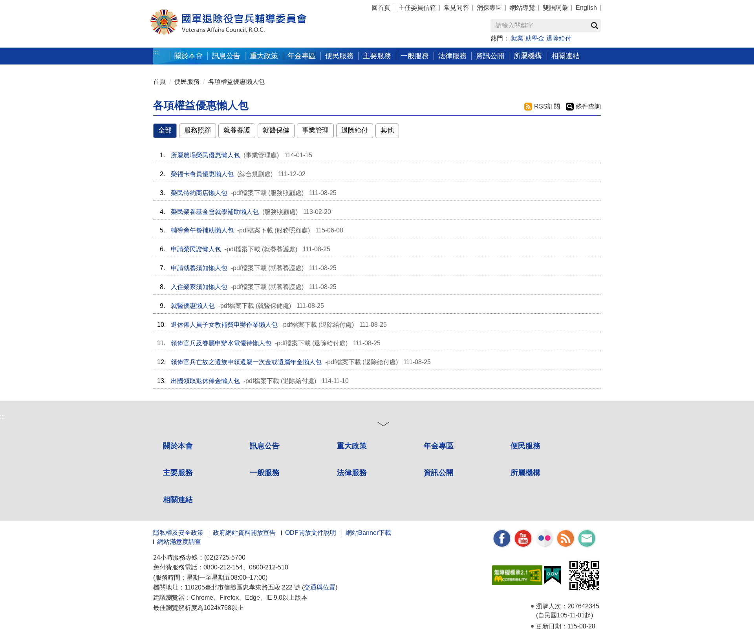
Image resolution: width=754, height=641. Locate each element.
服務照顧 (197, 130)
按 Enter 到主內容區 (22, 4)
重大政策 (264, 56)
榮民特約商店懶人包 (199, 193)
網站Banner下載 (368, 532)
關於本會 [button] (188, 56)
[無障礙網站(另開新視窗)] (517, 574)
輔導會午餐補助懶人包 (202, 230)
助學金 (534, 38)
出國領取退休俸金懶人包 (205, 381)
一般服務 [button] (415, 56)
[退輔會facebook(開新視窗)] (502, 537)
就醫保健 (276, 130)
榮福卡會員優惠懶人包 (202, 174)
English (586, 7)
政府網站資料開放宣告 (244, 532)
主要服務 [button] (377, 56)
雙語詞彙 (555, 7)
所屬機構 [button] (528, 56)
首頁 (159, 81)
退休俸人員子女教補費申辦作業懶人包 (224, 324)
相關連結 (178, 499)
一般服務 (265, 472)
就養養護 (236, 130)
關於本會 (178, 446)
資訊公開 (439, 472)
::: (155, 52)
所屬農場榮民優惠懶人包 (205, 155)
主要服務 (178, 472)
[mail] (587, 537)
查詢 (594, 25)
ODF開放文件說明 (310, 532)
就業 (517, 38)
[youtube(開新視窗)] (523, 537)
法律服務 (352, 472)
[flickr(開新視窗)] (544, 537)
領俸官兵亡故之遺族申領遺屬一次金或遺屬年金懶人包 (246, 362)
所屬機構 (525, 472)
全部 (165, 130)
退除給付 (558, 38)
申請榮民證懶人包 (196, 249)
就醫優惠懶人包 (193, 305)
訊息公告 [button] (226, 56)
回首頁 (381, 7)
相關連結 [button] (565, 56)
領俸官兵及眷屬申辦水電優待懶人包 (221, 343)
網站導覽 (522, 7)
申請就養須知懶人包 (199, 268)
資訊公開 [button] (490, 56)
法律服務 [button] (452, 56)
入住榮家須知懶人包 (199, 287)
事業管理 (315, 130)
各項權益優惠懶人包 (236, 81)
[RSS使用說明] (565, 537)
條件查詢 (588, 106)
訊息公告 (265, 446)
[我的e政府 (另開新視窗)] (552, 574)
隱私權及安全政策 (178, 532)
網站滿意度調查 (179, 541)
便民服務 (186, 81)
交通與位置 (319, 587)
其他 (387, 130)
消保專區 (489, 7)
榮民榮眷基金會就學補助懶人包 (215, 211)
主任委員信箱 (417, 7)
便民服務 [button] (339, 56)
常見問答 (456, 7)
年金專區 (301, 56)
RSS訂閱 (547, 106)
